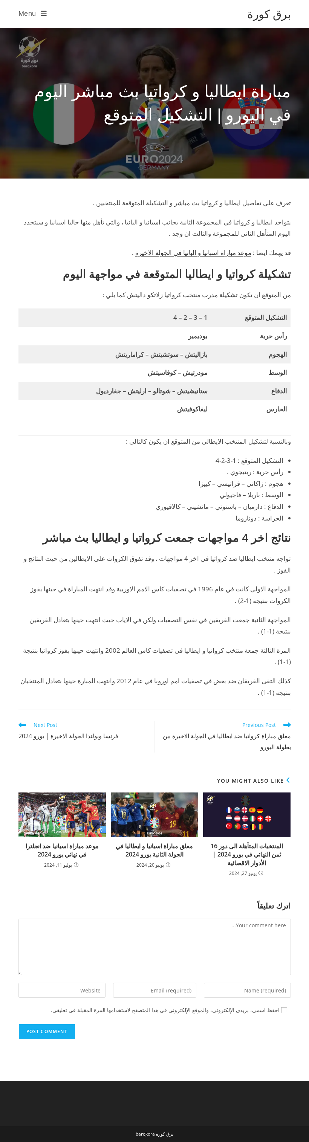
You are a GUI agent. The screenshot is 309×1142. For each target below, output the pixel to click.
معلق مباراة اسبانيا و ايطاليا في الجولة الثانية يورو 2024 (154, 850)
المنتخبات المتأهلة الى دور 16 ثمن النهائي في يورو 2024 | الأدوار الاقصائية (247, 854)
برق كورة (269, 13)
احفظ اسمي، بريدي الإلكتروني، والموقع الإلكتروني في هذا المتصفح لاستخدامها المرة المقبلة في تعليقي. (165, 1010)
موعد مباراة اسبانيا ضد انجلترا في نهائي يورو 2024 (62, 850)
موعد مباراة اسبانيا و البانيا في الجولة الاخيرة (193, 252)
